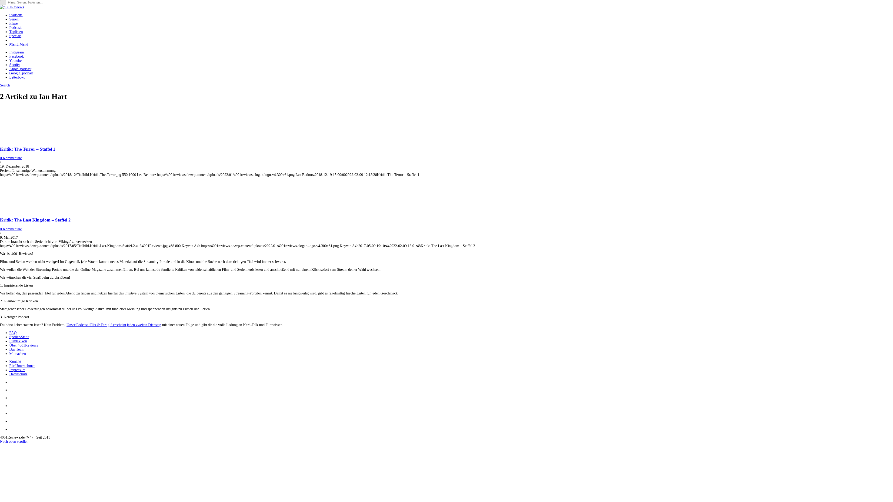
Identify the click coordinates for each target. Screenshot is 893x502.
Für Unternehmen (22, 366)
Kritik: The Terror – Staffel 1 (27, 149)
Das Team (16, 349)
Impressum (17, 370)
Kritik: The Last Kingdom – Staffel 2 (35, 220)
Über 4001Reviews (23, 345)
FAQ (13, 333)
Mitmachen (17, 354)
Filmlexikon (18, 341)
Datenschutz (18, 374)
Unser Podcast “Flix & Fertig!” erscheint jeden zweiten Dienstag (114, 325)
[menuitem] (451, 15)
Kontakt (15, 361)
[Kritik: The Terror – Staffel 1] (30, 140)
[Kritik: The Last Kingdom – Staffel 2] (30, 211)
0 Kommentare (11, 158)
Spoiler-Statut (19, 337)
